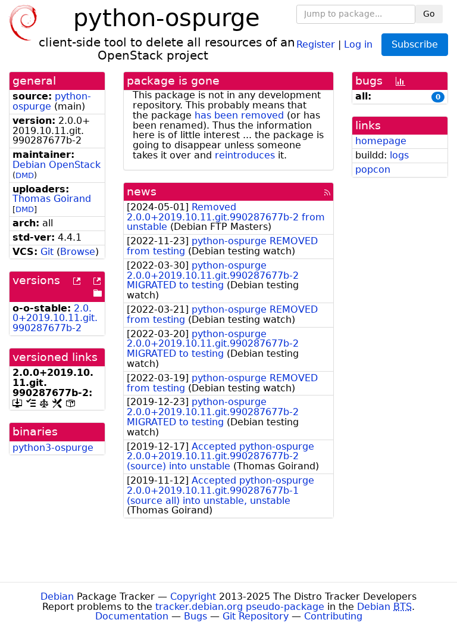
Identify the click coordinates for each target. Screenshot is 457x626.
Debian (57, 596)
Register (315, 43)
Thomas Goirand (51, 198)
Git (47, 251)
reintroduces (245, 155)
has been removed (239, 115)
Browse (77, 251)
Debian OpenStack (56, 164)
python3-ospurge (52, 447)
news (141, 191)
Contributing (333, 616)
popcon (372, 169)
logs (399, 155)
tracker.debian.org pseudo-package (239, 606)
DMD (24, 175)
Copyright (193, 596)
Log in (358, 43)
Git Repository (256, 616)
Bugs (195, 616)
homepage (380, 141)
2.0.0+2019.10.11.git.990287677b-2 (55, 318)
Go (429, 13)
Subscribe (415, 44)
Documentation (131, 616)
